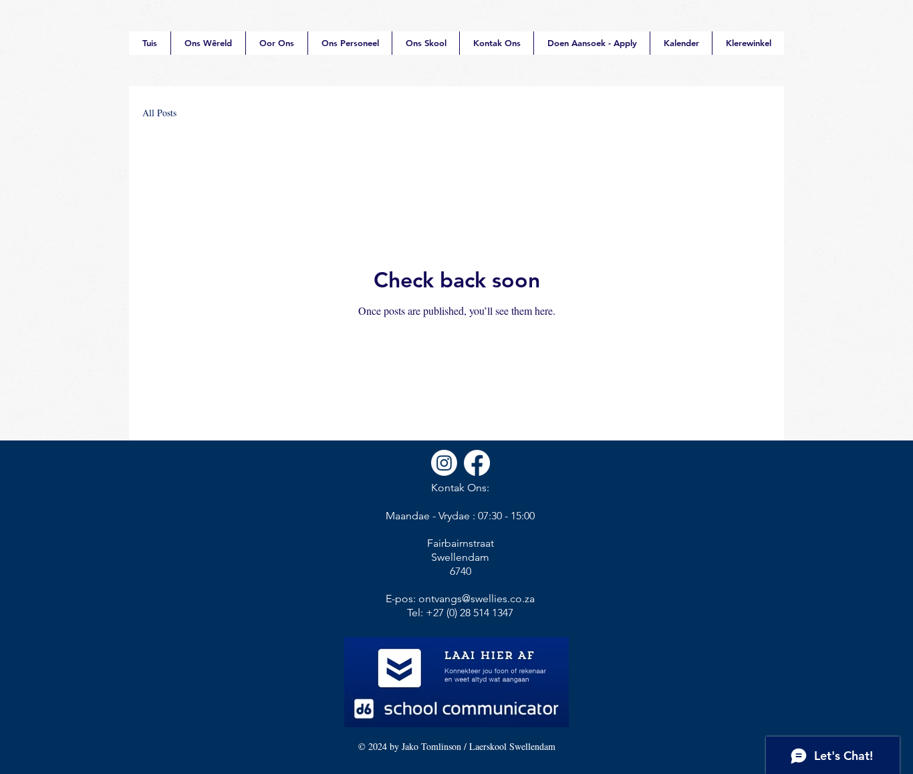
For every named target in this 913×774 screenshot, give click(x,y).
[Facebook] (477, 463)
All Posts (159, 112)
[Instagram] (444, 463)
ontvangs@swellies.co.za (476, 598)
